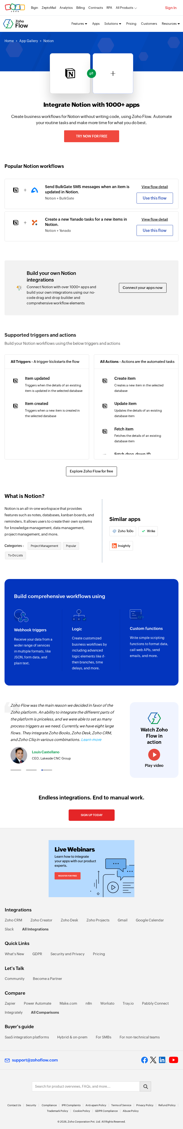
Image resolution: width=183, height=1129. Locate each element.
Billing (80, 8)
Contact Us (14, 1105)
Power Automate (37, 1003)
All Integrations (35, 929)
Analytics (66, 8)
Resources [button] (169, 23)
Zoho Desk (69, 920)
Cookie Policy (81, 1111)
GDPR (37, 954)
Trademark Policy (57, 1111)
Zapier (10, 1003)
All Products (124, 8)
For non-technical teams (140, 1037)
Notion (48, 41)
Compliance (49, 1105)
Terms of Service (121, 1105)
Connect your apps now (143, 288)
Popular (71, 546)
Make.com (68, 1003)
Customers (149, 23)
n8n (89, 1003)
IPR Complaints (71, 1105)
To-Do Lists (15, 555)
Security (31, 1105)
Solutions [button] (111, 23)
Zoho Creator (41, 920)
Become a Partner (47, 979)
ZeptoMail (49, 8)
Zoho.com (15, 7)
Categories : (14, 546)
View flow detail (155, 187)
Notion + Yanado (58, 231)
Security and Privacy (68, 954)
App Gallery (28, 41)
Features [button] (77, 23)
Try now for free (91, 136)
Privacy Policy (144, 1105)
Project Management (44, 546)
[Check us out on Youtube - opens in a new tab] (173, 1060)
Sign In (171, 8)
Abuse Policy (131, 1111)
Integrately (14, 1012)
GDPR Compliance (106, 1111)
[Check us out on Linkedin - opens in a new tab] (163, 1060)
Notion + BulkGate (59, 198)
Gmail (122, 920)
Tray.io (128, 1003)
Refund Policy (167, 1105)
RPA (109, 8)
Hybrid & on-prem (72, 1037)
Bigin (34, 8)
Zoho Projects (97, 920)
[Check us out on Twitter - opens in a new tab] (153, 1060)
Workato (107, 1003)
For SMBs (103, 1037)
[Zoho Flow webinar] (91, 868)
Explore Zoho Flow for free (91, 471)
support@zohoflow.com (35, 1060)
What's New (14, 954)
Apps (96, 23)
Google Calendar (150, 920)
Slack (9, 929)
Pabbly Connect (155, 1003)
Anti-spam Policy (96, 1105)
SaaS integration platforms (27, 1037)
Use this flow (155, 198)
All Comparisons (45, 1012)
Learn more (91, 739)
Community (15, 979)
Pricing (131, 23)
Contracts (95, 8)
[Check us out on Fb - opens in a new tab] (144, 1060)
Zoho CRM (13, 920)
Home (9, 41)
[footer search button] (145, 1086)
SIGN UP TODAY (91, 815)
